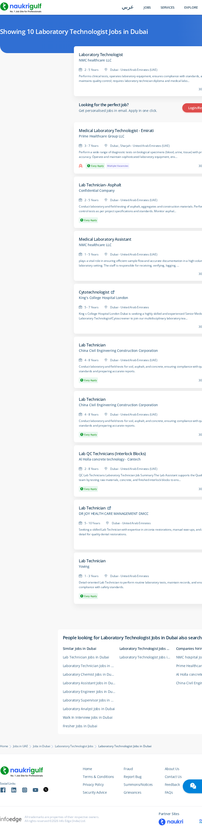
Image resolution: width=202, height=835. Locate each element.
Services (167, 7)
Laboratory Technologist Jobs (74, 746)
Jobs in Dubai (41, 746)
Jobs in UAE (20, 746)
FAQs (169, 792)
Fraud (128, 768)
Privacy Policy (93, 784)
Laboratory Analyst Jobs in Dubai (89, 708)
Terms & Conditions (98, 776)
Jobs (147, 7)
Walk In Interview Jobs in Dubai (88, 717)
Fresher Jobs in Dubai (80, 726)
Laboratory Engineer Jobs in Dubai (90, 691)
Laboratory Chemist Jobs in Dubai (90, 674)
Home (4, 746)
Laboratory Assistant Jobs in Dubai (90, 683)
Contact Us (173, 776)
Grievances (132, 792)
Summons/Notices (138, 784)
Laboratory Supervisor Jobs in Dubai (91, 700)
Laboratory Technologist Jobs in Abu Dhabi (147, 657)
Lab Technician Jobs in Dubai (86, 657)
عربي (128, 7)
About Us (172, 768)
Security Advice (95, 792)
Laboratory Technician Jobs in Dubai (91, 665)
